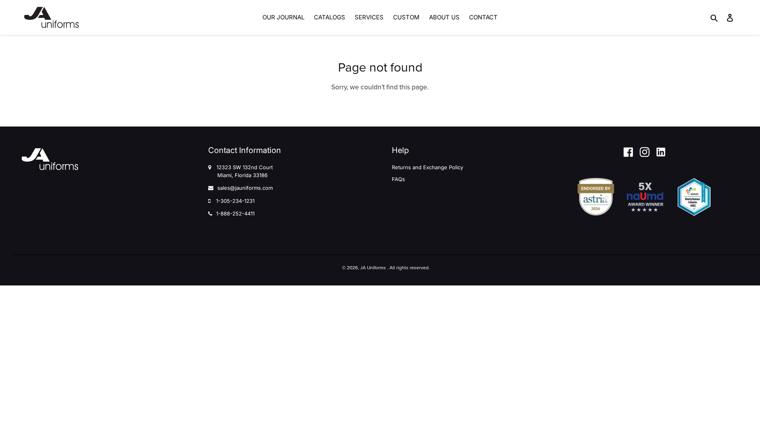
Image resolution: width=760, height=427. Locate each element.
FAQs (398, 179)
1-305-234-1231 (235, 201)
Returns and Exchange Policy (427, 167)
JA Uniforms (373, 267)
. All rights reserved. (408, 267)
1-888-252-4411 (235, 213)
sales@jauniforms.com (245, 188)
